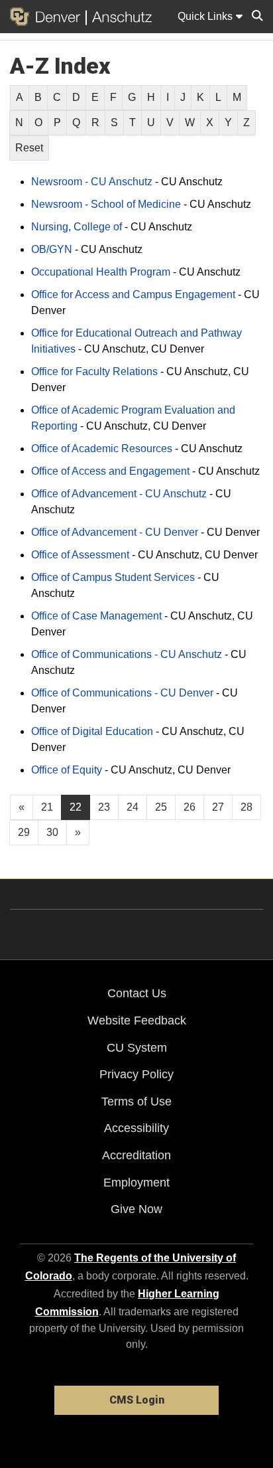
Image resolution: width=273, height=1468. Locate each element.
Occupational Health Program (100, 272)
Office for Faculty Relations (94, 371)
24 (132, 807)
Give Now (136, 1209)
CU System (137, 1047)
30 (52, 832)
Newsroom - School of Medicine (106, 204)
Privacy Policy (136, 1074)
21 (47, 807)
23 (104, 807)
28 (246, 807)
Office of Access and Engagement (110, 471)
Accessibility (136, 1128)
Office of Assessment (80, 554)
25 (161, 807)
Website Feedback (136, 1020)
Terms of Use (136, 1101)
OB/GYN (51, 249)
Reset (29, 147)
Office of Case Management (96, 615)
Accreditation (136, 1155)
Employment (136, 1182)
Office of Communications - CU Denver (122, 692)
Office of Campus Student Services (113, 577)
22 (76, 807)
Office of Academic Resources (101, 448)
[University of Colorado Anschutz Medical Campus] (119, 16)
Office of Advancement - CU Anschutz (119, 493)
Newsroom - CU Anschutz (91, 181)
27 (218, 807)
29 (24, 832)
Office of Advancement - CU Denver (114, 532)
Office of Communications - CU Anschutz (126, 654)
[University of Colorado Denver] (47, 16)
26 (189, 807)
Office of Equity (66, 769)
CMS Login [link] (136, 1400)
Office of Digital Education (92, 731)
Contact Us (136, 993)
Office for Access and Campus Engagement (133, 294)
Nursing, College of (76, 226)
